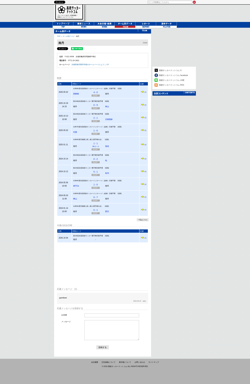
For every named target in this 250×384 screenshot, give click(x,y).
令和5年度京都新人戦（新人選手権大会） (88, 206)
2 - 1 (95, 118)
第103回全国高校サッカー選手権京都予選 (88, 155)
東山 (107, 106)
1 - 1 (95, 145)
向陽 (75, 132)
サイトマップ (153, 362)
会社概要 (94, 362)
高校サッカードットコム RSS (171, 85)
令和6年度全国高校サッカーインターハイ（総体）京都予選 (94, 180)
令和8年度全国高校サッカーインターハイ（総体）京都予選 (94, 88)
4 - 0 (95, 92)
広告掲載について (108, 362)
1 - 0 (95, 130)
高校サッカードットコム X (170, 70)
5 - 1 (95, 171)
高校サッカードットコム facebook (173, 75)
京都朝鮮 (109, 119)
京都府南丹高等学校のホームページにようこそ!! (90, 65)
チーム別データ (68, 36)
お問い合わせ (140, 362)
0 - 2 (95, 159)
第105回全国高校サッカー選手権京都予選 (88, 236)
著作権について (125, 362)
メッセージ (66, 321)
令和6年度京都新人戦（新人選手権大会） (88, 139)
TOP (58, 36)
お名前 (64, 315)
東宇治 (76, 186)
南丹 (77, 36)
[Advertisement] (102, 265)
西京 (107, 211)
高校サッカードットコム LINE (171, 80)
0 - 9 (95, 105)
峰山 (75, 199)
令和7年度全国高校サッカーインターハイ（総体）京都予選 (94, 127)
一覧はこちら (142, 220)
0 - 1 (95, 210)
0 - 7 (95, 197)
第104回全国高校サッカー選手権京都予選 (88, 101)
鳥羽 (107, 173)
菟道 (107, 146)
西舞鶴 (76, 94)
